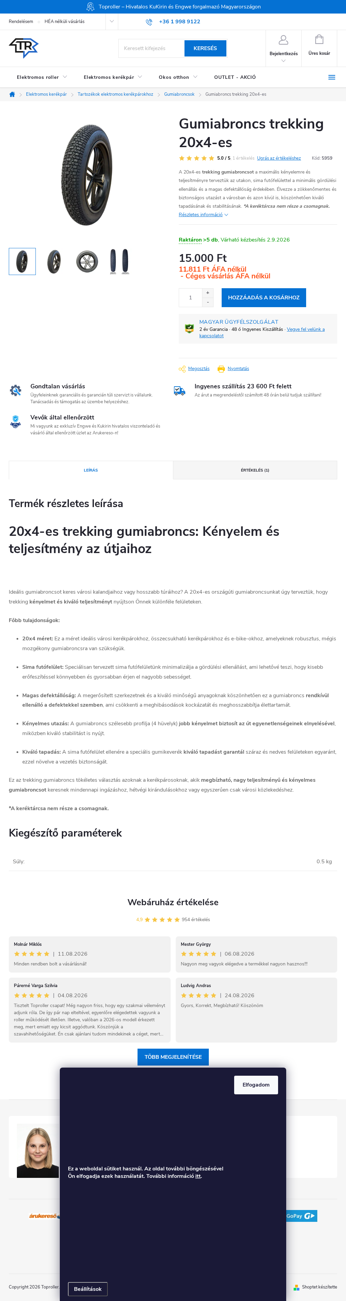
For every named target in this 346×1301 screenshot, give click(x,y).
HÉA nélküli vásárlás (64, 22)
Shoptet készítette (319, 1287)
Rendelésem (21, 22)
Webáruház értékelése (173, 902)
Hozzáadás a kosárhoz (264, 297)
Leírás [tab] (91, 470)
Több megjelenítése (173, 1057)
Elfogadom (256, 1085)
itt (198, 1176)
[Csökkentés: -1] (207, 302)
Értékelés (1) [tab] (255, 470)
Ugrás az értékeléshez (279, 158)
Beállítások (88, 1289)
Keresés (205, 48)
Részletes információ (201, 214)
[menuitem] (42, 77)
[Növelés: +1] (207, 293)
